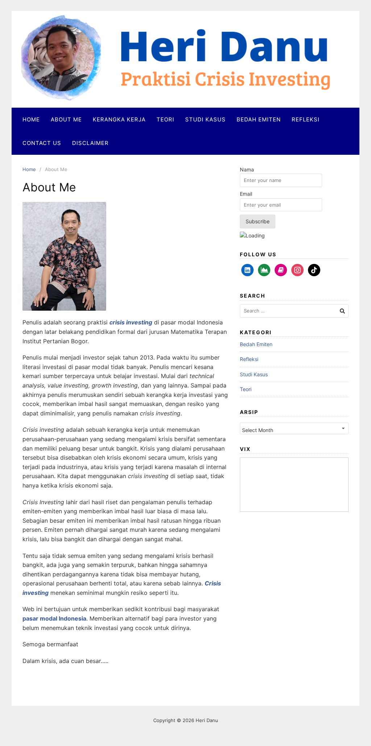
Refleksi (306, 119)
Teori (165, 119)
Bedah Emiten (259, 119)
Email (246, 194)
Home (31, 119)
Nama (247, 169)
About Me (66, 119)
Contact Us (41, 143)
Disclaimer (90, 143)
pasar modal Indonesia (54, 618)
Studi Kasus (205, 119)
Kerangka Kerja (119, 119)
